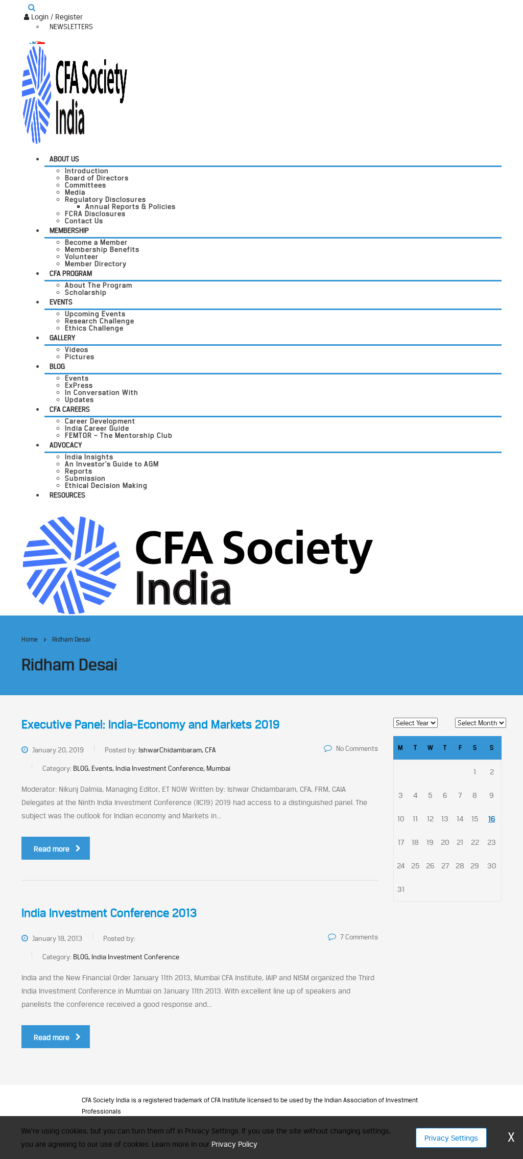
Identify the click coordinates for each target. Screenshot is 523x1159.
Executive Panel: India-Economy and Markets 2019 (150, 724)
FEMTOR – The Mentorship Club (119, 435)
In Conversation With (101, 392)
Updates (79, 399)
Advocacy (66, 445)
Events (61, 302)
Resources (67, 495)
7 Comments (359, 937)
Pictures (79, 356)
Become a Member (96, 242)
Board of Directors (97, 178)
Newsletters (71, 26)
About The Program (98, 285)
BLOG (57, 366)
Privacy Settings (451, 1137)
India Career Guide (97, 428)
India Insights (89, 457)
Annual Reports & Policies (130, 206)
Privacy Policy (234, 1144)
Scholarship (86, 292)
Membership (69, 230)
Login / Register (56, 16)
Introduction (87, 171)
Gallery (62, 338)
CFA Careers (70, 409)
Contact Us (84, 221)
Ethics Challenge (94, 328)
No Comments (357, 748)
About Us (64, 159)
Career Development (100, 421)
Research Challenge (99, 321)
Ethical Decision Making (106, 485)
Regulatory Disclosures (105, 199)
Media (75, 192)
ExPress (79, 385)
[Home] (197, 564)
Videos (76, 349)
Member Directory (96, 263)
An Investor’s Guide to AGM (112, 464)
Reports (78, 471)
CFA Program (71, 273)
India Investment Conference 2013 (109, 912)
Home (29, 639)
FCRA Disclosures (95, 213)
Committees (85, 185)
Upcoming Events (95, 314)
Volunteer (82, 256)
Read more (51, 848)
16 (491, 818)
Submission (85, 478)
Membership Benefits (102, 249)
